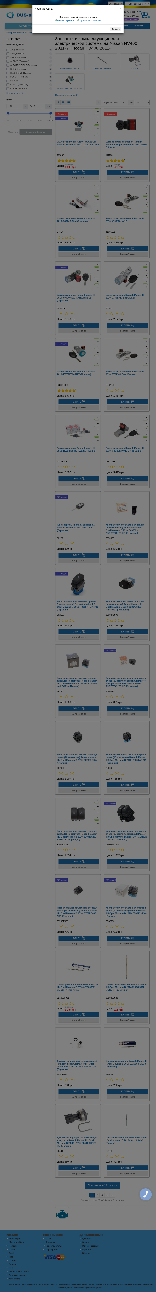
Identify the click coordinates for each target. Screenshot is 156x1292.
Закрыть (116, 29)
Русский (69, 20)
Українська (95, 20)
